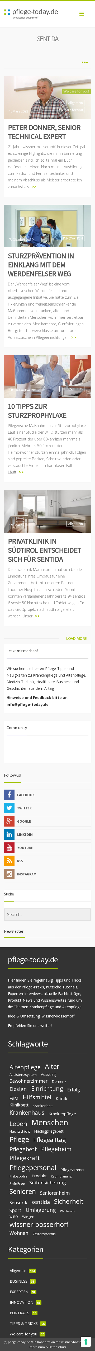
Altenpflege (25, 1067)
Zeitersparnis (44, 1233)
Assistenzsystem (23, 1074)
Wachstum (67, 1211)
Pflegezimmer (72, 1169)
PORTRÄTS (19, 1312)
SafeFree (17, 1183)
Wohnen (19, 1233)
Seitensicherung (47, 1182)
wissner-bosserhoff (58, 1016)
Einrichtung (47, 1088)
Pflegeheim (56, 1149)
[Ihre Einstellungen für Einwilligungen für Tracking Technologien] (86, 1342)
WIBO (14, 1216)
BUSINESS (18, 1281)
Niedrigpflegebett (49, 1131)
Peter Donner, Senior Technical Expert (44, 132)
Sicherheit (69, 1201)
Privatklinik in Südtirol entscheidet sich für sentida (44, 550)
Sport (15, 1210)
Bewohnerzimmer (29, 1081)
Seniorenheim (55, 1193)
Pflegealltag (49, 1140)
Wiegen (28, 1216)
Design (18, 1088)
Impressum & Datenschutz (47, 1347)
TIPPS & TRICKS (72, 389)
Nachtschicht (20, 1131)
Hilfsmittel (37, 1097)
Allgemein (75, 103)
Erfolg (73, 1089)
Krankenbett (43, 1105)
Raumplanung (61, 1176)
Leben (18, 1123)
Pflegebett (23, 1149)
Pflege (19, 1139)
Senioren (23, 1191)
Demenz (59, 1081)
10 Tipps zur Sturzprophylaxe (37, 410)
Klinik (61, 1098)
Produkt (39, 1175)
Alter (52, 1066)
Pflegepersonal (33, 1167)
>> (34, 186)
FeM (14, 1098)
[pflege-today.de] (47, 14)
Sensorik (18, 1202)
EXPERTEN (19, 1291)
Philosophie (18, 1176)
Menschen (49, 1122)
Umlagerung (41, 1209)
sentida (40, 1201)
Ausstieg (48, 1074)
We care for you (71, 110)
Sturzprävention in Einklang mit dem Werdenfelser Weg (41, 264)
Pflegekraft (25, 1158)
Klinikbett (19, 1105)
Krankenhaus (27, 1112)
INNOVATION (73, 238)
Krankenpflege (62, 1113)
